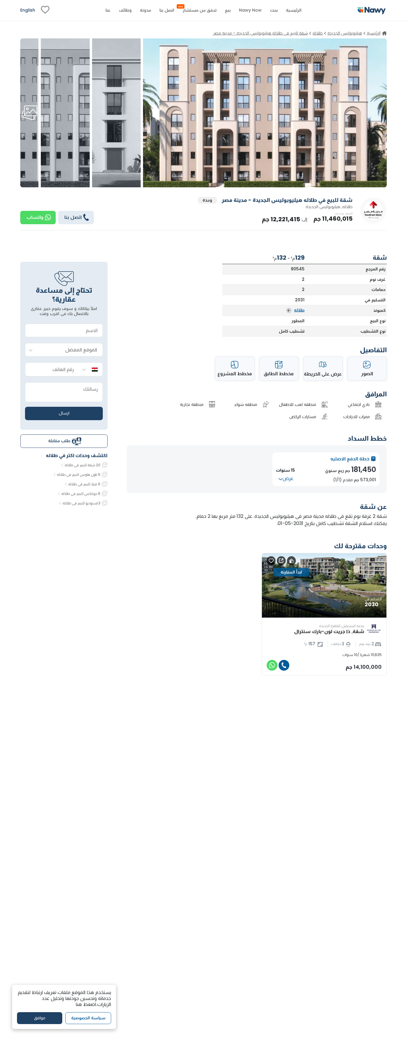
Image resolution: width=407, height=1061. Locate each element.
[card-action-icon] (291, 560)
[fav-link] (45, 10)
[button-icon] (284, 665)
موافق (39, 1018)
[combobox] (70, 350)
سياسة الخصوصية (88, 1018)
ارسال (64, 413)
